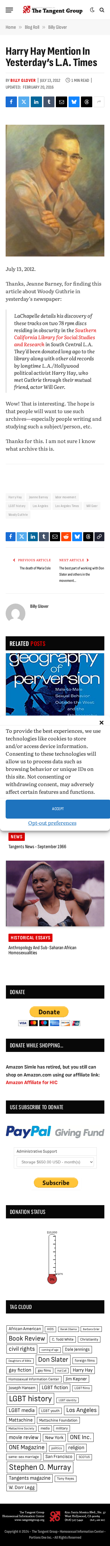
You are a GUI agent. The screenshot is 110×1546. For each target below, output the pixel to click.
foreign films (85, 1360)
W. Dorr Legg (22, 1487)
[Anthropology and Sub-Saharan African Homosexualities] (55, 893)
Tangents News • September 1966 (37, 847)
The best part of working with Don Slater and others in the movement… (81, 574)
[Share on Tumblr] (49, 102)
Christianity (89, 1339)
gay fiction (20, 1370)
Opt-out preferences (52, 822)
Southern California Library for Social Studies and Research (55, 337)
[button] (101, 722)
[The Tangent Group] (52, 10)
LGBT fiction (55, 1387)
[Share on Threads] (86, 102)
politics (56, 1448)
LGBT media (22, 1410)
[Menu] (9, 10)
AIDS (50, 1329)
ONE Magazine (27, 1447)
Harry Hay (15, 497)
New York (54, 1437)
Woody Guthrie (18, 514)
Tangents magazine (29, 1478)
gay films (44, 1370)
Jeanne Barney (38, 497)
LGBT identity (67, 1400)
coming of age (49, 1350)
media (45, 1428)
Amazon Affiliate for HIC (32, 1083)
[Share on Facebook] (11, 102)
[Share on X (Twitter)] (24, 102)
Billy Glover (23, 80)
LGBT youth (50, 1411)
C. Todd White (63, 1339)
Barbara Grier (91, 1329)
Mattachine (21, 1420)
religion (76, 1447)
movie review (23, 1437)
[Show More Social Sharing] (99, 102)
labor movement (65, 497)
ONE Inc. (80, 1437)
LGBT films (82, 1388)
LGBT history (17, 506)
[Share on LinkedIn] (36, 102)
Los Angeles (40, 506)
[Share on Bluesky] (74, 102)
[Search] (101, 10)
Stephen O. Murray (40, 1467)
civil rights (22, 1349)
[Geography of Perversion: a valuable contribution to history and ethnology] (55, 686)
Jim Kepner (76, 1379)
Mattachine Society (21, 1428)
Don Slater (53, 1359)
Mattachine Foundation (58, 1420)
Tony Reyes (65, 1478)
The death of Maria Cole (35, 568)
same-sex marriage (23, 1457)
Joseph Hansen (22, 1388)
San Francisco (58, 1456)
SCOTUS (84, 1457)
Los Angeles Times (67, 506)
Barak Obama (68, 1329)
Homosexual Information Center (33, 1379)
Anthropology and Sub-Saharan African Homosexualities (42, 950)
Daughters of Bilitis (19, 1361)
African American (25, 1329)
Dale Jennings (77, 1349)
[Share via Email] (61, 102)
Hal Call (61, 1370)
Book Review (27, 1338)
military (62, 1428)
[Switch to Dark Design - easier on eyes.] (92, 9)
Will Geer (92, 506)
